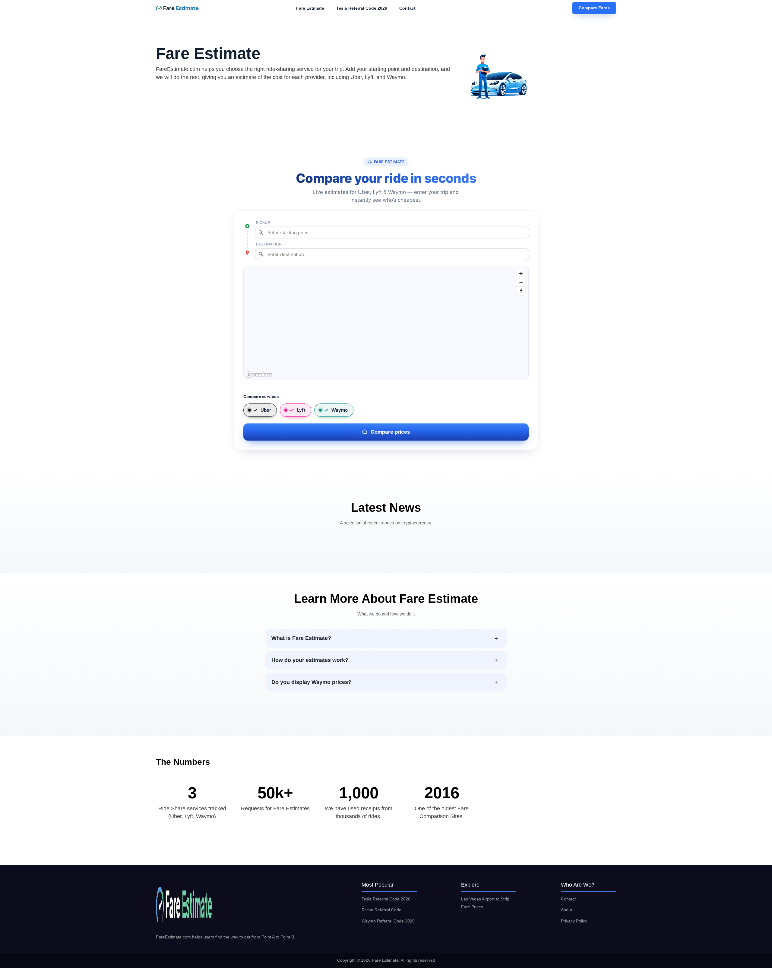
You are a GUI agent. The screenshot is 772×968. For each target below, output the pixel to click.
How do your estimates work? (309, 660)
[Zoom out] (521, 282)
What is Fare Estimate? (301, 638)
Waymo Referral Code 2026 (388, 921)
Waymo (339, 410)
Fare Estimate (310, 8)
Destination (269, 244)
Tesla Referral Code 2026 (361, 8)
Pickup (263, 222)
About (566, 909)
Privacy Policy (574, 921)
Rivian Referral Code (381, 909)
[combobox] (392, 232)
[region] (386, 323)
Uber (266, 410)
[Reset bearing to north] (521, 290)
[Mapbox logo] (258, 374)
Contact (407, 8)
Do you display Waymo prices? (311, 682)
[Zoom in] (521, 273)
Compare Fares (594, 8)
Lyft (301, 410)
